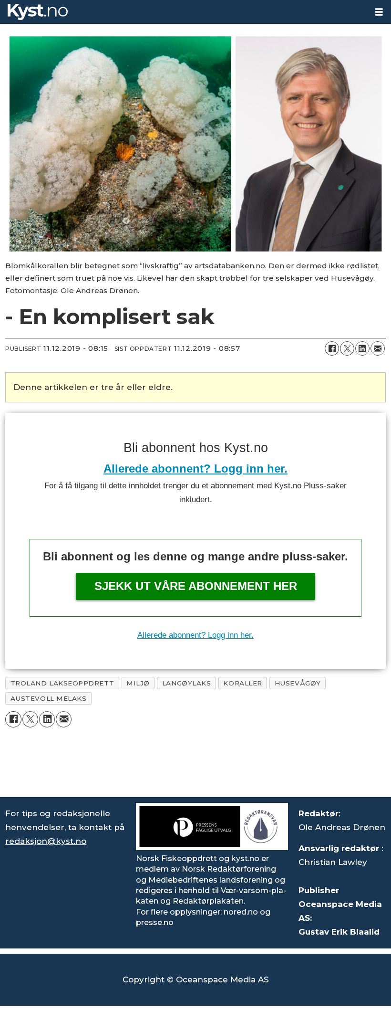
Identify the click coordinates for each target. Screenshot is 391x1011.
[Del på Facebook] (332, 348)
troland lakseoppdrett (62, 683)
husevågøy (298, 683)
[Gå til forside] (184, 12)
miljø (138, 683)
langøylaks (186, 683)
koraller (242, 683)
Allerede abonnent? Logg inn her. (195, 468)
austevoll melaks (48, 698)
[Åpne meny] (379, 12)
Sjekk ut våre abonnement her (195, 585)
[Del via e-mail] (377, 348)
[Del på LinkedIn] (362, 348)
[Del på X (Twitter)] (347, 348)
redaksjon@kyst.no (45, 841)
